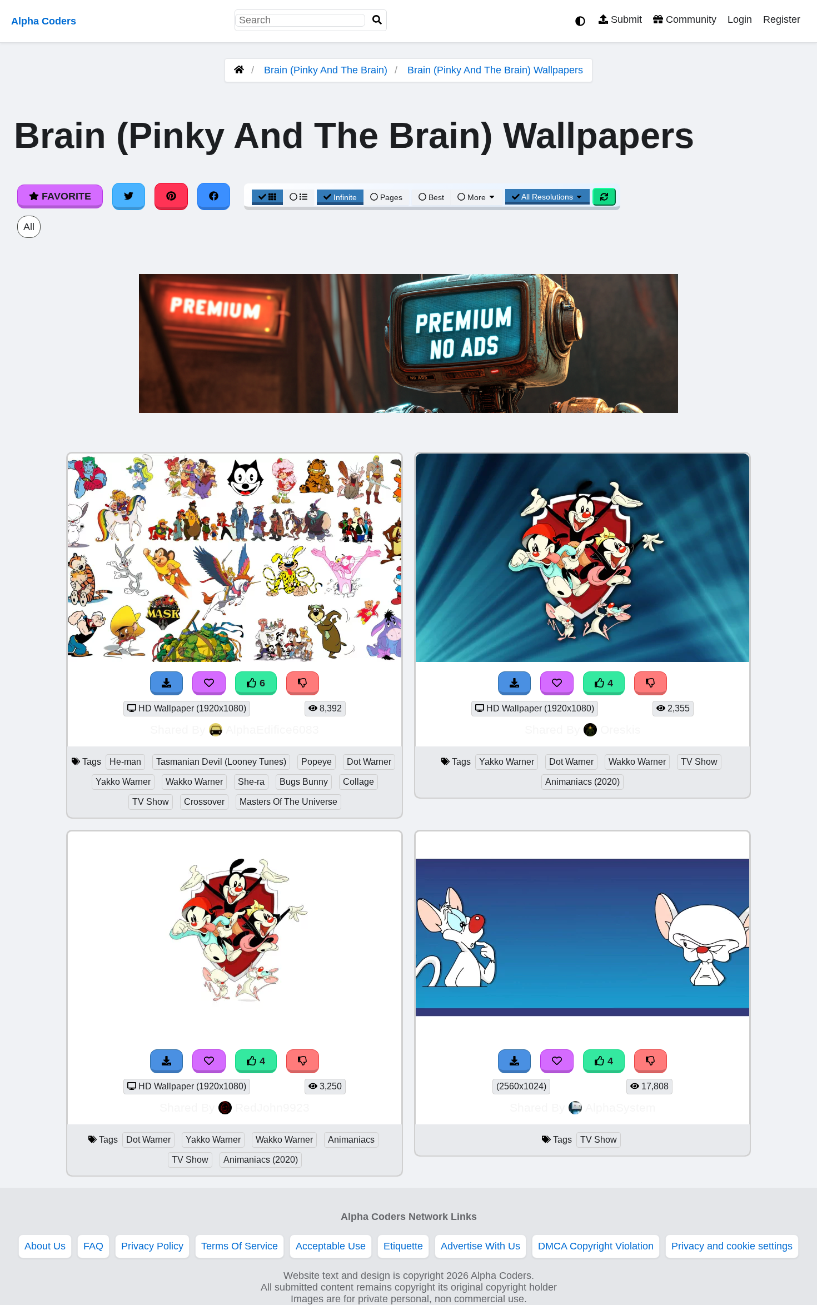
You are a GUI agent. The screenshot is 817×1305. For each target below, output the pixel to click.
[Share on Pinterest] (171, 196)
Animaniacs (351, 1139)
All (28, 226)
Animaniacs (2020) (582, 781)
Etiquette (403, 1246)
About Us (45, 1246)
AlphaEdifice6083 (272, 729)
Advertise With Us (480, 1246)
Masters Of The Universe (288, 801)
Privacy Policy (152, 1246)
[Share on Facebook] (214, 196)
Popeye (316, 761)
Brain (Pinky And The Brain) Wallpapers (495, 70)
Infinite (345, 197)
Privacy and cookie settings (732, 1246)
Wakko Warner (194, 781)
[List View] (298, 197)
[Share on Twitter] (129, 196)
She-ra (251, 781)
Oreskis (620, 729)
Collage (358, 781)
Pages (391, 197)
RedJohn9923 (272, 1107)
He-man (125, 761)
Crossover (204, 801)
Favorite (65, 196)
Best (435, 197)
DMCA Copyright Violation (596, 1246)
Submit (625, 19)
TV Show (150, 801)
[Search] (377, 20)
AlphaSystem (620, 1107)
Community (689, 19)
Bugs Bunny (304, 781)
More (476, 197)
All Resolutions (547, 196)
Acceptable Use (331, 1246)
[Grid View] (267, 197)
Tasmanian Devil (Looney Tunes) (221, 761)
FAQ (93, 1246)
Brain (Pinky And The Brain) (325, 70)
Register (781, 19)
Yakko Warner (123, 781)
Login (740, 19)
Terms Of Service (239, 1246)
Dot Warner (369, 761)
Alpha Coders (43, 21)
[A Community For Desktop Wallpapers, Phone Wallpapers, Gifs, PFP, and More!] (239, 70)
